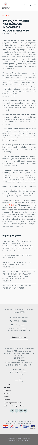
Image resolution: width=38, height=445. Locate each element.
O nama (7, 384)
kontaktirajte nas (19, 337)
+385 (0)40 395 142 (20, 321)
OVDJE (11, 205)
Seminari (7, 393)
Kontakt (7, 400)
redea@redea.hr (20, 325)
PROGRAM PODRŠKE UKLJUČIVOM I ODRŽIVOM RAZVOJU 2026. (17, 287)
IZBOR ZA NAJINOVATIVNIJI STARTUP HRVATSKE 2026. (17, 256)
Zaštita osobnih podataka (14, 406)
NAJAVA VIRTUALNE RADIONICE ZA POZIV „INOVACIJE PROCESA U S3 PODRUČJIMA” (16, 264)
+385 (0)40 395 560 (20, 317)
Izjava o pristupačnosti (12, 403)
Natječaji (7, 390)
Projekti (7, 387)
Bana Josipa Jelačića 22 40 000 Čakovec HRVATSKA (19, 330)
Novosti (7, 397)
